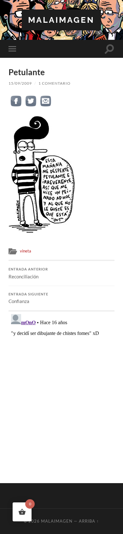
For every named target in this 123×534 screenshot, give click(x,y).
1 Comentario (54, 83)
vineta (25, 250)
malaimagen (61, 20)
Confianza (28, 298)
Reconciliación (28, 273)
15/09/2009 (20, 83)
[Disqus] (61, 391)
